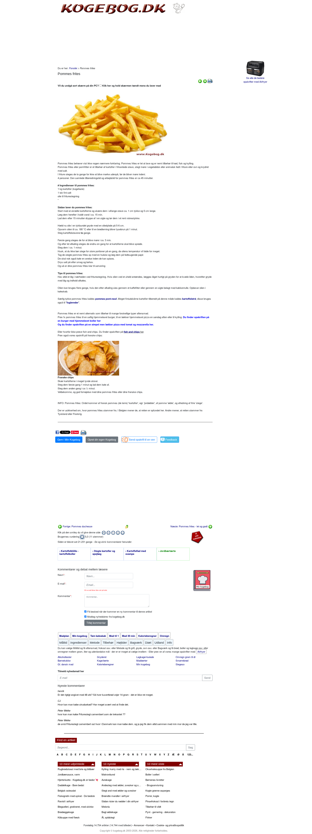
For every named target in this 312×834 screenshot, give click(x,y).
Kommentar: (65, 596)
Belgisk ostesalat (67, 790)
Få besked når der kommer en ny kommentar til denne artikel (119, 611)
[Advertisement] (135, 40)
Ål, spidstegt (108, 817)
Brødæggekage (66, 812)
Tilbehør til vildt (153, 806)
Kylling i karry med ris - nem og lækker (122, 769)
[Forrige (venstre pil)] (200, 80)
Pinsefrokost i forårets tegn (159, 801)
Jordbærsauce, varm (69, 774)
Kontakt (150, 825)
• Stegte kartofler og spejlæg (103, 552)
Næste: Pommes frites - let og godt (189, 526)
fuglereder (72, 302)
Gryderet (101, 657)
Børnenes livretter (154, 779)
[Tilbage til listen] (127, 526)
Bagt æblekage (109, 812)
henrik (61, 691)
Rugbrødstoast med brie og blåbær (76, 769)
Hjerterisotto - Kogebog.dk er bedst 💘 (78, 779)
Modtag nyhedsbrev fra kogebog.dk (106, 616)
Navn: (61, 574)
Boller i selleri (152, 774)
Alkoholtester (65, 657)
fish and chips (132, 332)
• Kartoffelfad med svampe (135, 552)
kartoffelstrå (189, 299)
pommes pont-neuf (106, 299)
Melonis (106, 806)
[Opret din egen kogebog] (202, 580)
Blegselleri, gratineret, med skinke (75, 806)
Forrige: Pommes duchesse (77, 526)
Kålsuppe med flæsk (69, 817)
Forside (73, 68)
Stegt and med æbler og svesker (119, 790)
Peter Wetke (64, 710)
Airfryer (201, 651)
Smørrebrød (182, 660)
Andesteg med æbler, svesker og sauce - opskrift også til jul (122, 785)
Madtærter (141, 660)
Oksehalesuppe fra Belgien (159, 769)
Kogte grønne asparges (157, 790)
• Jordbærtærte (167, 551)
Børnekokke (64, 660)
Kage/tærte (103, 660)
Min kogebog (143, 664)
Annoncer (139, 825)
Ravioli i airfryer (66, 801)
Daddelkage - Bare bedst (71, 785)
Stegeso (180, 664)
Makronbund (108, 774)
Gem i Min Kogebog (68, 439)
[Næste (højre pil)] (204, 80)
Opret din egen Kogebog (102, 439)
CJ (59, 700)
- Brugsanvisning (154, 785)
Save (76, 432)
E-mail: (62, 583)
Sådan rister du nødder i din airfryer (120, 801)
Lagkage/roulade (145, 657)
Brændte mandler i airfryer (115, 796)
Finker (148, 817)
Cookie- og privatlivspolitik (170, 825)
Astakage (107, 779)
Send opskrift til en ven (142, 439)
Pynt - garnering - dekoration (160, 812)
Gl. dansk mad (65, 664)
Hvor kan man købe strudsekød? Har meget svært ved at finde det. (93, 704)
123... (190, 754)
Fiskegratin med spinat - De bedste (76, 796)
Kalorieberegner (105, 664)
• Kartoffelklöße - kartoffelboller (68, 552)
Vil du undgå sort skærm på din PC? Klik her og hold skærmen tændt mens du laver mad (109, 85)
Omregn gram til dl (185, 657)
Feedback (171, 439)
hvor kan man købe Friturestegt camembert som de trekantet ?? (91, 714)
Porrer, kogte (152, 796)
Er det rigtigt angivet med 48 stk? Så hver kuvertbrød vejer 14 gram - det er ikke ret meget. (105, 694)
